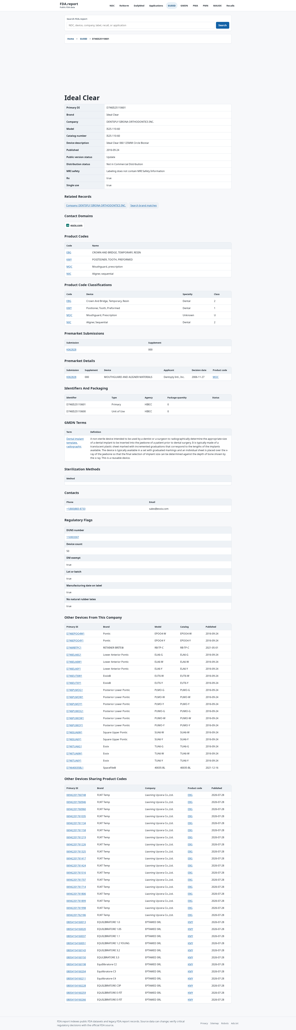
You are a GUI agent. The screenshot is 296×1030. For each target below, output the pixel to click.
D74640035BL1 (75, 767)
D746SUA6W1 (74, 732)
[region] (148, 259)
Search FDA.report (77, 18)
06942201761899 (76, 901)
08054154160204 (76, 971)
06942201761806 (76, 893)
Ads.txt (234, 1023)
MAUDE (217, 5)
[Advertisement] (148, 68)
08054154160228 (76, 985)
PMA (195, 5)
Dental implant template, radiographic (75, 442)
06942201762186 (76, 915)
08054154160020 (76, 929)
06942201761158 (76, 830)
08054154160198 (76, 964)
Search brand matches (143, 205)
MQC (69, 266)
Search (222, 25)
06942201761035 (76, 816)
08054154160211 (76, 978)
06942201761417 (76, 858)
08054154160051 (76, 943)
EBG (68, 252)
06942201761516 (76, 872)
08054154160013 (76, 922)
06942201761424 (76, 865)
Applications (156, 5)
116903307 (72, 537)
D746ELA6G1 (73, 654)
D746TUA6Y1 (73, 760)
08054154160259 (76, 992)
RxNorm (124, 5)
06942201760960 (76, 809)
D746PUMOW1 (75, 718)
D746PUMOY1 (74, 725)
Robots (225, 1023)
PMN (205, 5)
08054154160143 (76, 950)
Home (70, 38)
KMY (69, 259)
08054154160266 (76, 999)
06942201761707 (76, 879)
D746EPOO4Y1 (75, 640)
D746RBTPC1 (73, 647)
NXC (68, 273)
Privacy (204, 1023)
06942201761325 (76, 851)
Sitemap (214, 1023)
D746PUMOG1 (74, 711)
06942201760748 (76, 795)
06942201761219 (76, 837)
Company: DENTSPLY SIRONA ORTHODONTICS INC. (96, 205)
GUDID (172, 5)
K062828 (71, 349)
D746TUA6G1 (74, 746)
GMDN (184, 5)
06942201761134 (76, 823)
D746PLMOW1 (74, 697)
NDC (112, 5)
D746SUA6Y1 (73, 739)
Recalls (230, 5)
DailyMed (139, 5)
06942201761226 (76, 844)
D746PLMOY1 (74, 704)
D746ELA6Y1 (73, 668)
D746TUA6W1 (74, 753)
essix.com (76, 225)
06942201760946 (76, 802)
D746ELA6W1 (74, 661)
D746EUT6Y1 (73, 683)
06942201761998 (76, 908)
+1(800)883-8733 (75, 508)
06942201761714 (76, 887)
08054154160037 (76, 936)
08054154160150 (76, 957)
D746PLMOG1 (74, 690)
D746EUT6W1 (74, 676)
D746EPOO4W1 (75, 633)
